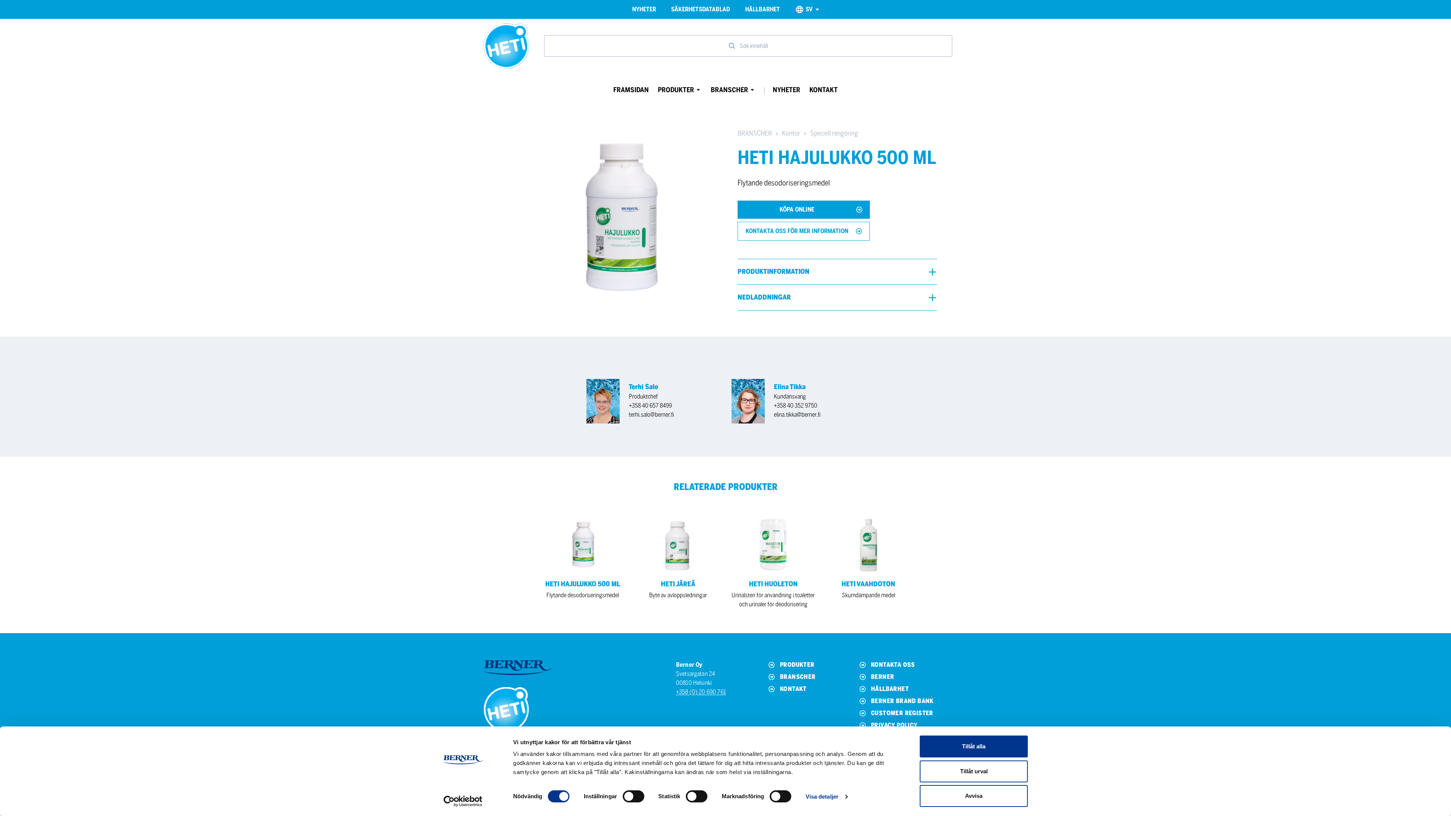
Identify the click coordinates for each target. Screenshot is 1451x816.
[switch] (633, 796)
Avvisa (973, 796)
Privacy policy (894, 725)
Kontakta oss (893, 664)
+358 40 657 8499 (650, 405)
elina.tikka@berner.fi (797, 414)
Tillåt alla (973, 746)
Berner (882, 676)
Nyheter (644, 9)
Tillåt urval (974, 771)
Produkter (676, 90)
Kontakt (823, 90)
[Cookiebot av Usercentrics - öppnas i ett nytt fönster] (463, 801)
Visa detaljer (822, 796)
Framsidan (631, 90)
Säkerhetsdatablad (700, 9)
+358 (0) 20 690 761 (701, 691)
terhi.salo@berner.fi (651, 414)
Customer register (902, 713)
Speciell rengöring (834, 133)
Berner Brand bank (902, 701)
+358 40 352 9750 (795, 405)
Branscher (729, 90)
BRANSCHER (755, 133)
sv (809, 9)
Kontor (791, 133)
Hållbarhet (762, 9)
